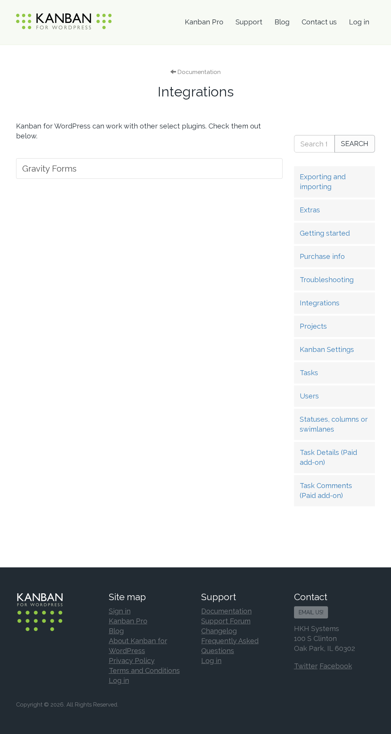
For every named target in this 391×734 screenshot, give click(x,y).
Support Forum (225, 621)
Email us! (311, 612)
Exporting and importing (323, 182)
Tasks (309, 373)
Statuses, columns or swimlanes (334, 424)
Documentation (226, 611)
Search (354, 144)
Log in (359, 22)
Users (309, 396)
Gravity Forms (49, 168)
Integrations (319, 303)
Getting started (325, 233)
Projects (313, 326)
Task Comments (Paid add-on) (326, 491)
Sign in (120, 611)
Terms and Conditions (144, 671)
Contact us (319, 22)
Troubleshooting (327, 280)
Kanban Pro (204, 22)
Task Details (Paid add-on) (328, 457)
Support (249, 22)
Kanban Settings (327, 349)
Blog (282, 22)
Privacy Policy (132, 661)
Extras (310, 210)
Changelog (219, 631)
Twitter (306, 666)
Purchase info (322, 256)
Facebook (336, 666)
